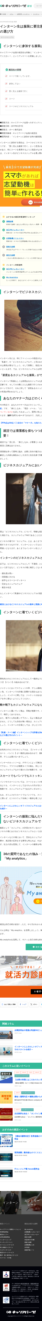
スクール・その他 (5, 1258)
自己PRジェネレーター (31, 1234)
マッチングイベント (6, 1242)
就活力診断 (28, 1237)
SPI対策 (27, 1247)
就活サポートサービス (7, 1252)
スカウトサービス (5, 1250)
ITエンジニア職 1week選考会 (26, 1169)
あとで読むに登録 (10, 1004)
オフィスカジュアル (7, 37)
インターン (11, 1202)
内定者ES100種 (29, 1240)
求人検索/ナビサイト (6, 1247)
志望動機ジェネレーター (32, 1232)
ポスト (35, 1004)
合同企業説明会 (5, 1237)
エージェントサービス (7, 1245)
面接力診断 (28, 1242)
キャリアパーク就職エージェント (10, 1229)
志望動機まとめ (29, 1245)
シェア (24, 1004)
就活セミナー (4, 1234)
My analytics (28, 1229)
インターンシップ (5, 1240)
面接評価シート (29, 1250)
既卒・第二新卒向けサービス (9, 1255)
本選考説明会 (4, 1232)
